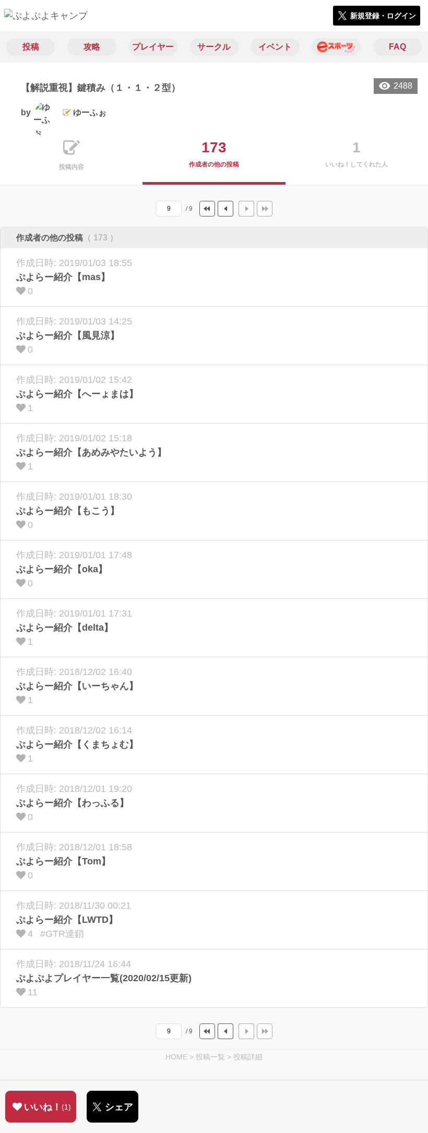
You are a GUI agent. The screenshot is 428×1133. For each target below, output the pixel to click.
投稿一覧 (210, 1057)
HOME (176, 1057)
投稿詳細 (248, 1057)
